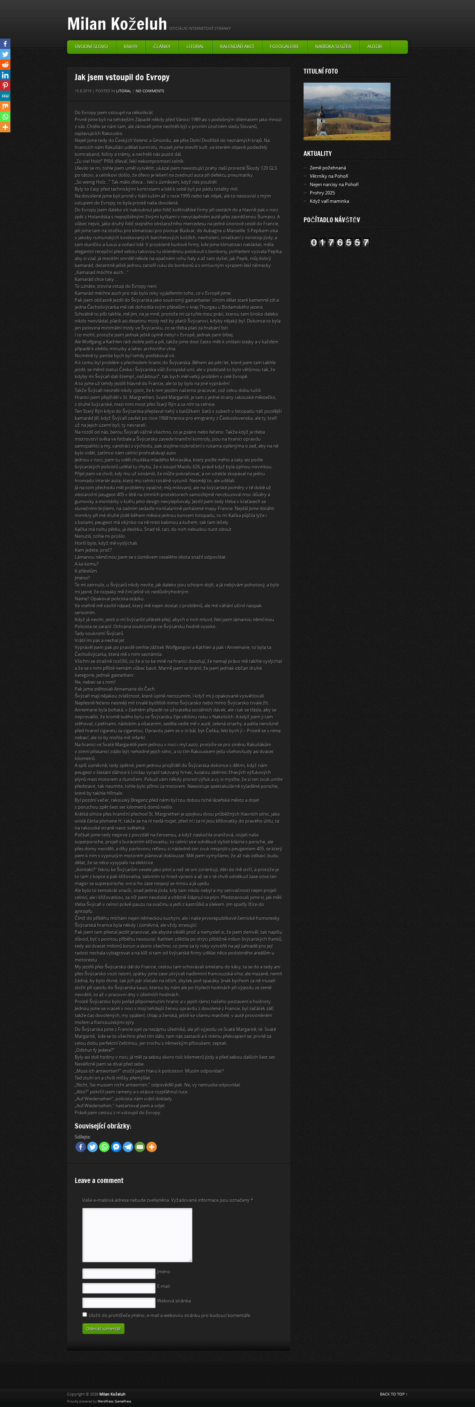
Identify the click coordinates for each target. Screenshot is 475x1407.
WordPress (105, 1401)
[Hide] (3, 139)
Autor (374, 46)
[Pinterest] (5, 85)
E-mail (163, 1286)
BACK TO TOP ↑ (394, 1394)
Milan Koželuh (117, 23)
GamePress (123, 1401)
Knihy (130, 46)
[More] (151, 1147)
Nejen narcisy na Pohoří (334, 184)
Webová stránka (174, 1301)
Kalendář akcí (237, 46)
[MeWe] (5, 96)
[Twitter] (92, 1147)
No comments (150, 91)
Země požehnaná (328, 167)
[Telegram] (128, 1147)
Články (161, 46)
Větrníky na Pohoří (329, 176)
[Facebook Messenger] (116, 1147)
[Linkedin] (5, 75)
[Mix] (5, 106)
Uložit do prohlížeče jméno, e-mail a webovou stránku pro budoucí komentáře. (170, 1315)
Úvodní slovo (91, 46)
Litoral (195, 46)
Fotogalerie (284, 46)
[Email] (140, 1147)
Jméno (163, 1271)
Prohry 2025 (322, 192)
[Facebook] (80, 1147)
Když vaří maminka (329, 201)
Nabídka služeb (333, 46)
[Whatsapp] (104, 1147)
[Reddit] (5, 64)
